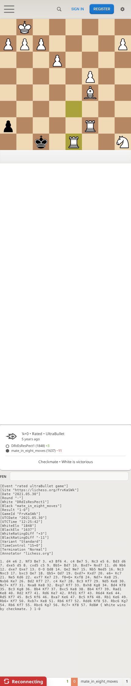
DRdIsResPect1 (30, 445)
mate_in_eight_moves (36, 450)
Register (102, 9)
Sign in (77, 9)
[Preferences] (122, 9)
